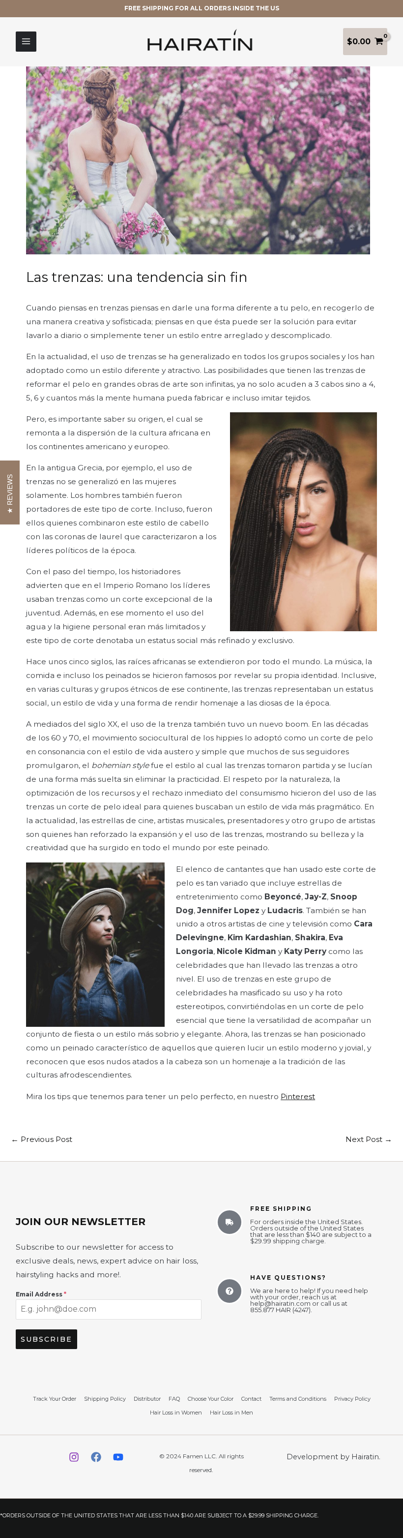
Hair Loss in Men (231, 1412)
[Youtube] (118, 1457)
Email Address (41, 1294)
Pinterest (298, 1096)
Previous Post (41, 1139)
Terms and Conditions (297, 1398)
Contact (251, 1398)
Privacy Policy (352, 1398)
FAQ (174, 1398)
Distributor (147, 1398)
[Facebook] (96, 1457)
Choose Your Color (210, 1398)
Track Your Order (54, 1398)
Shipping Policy (105, 1398)
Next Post (368, 1139)
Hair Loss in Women (176, 1412)
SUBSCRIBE (46, 1339)
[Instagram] (74, 1457)
